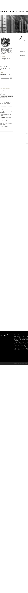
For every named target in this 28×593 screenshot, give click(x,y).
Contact (2, 5)
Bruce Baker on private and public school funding (6, 112)
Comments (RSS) (4, 85)
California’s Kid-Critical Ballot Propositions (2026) (5, 59)
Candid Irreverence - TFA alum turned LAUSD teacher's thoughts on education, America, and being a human (6, 103)
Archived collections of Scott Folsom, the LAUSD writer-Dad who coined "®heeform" (6, 123)
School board (23, 54)
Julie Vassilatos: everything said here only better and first (5, 120)
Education (7, 3)
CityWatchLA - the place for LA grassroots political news (5, 117)
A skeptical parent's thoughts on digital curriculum (5, 99)
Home (2, 3)
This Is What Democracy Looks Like (5, 69)
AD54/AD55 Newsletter (16, 3)
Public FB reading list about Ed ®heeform (5, 115)
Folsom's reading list (4, 126)
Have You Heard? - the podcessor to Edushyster (6, 106)
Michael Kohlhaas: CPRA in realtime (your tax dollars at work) (6, 97)
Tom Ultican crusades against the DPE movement (6, 94)
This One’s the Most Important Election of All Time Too (5, 66)
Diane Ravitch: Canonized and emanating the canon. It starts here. (6, 109)
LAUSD (21, 51)
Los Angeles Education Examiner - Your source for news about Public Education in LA (6, 91)
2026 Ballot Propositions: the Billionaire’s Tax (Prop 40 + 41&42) (5, 61)
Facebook (23, 61)
